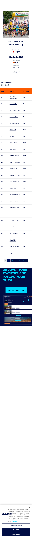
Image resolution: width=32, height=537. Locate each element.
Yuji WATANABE (14, 207)
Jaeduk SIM (13, 149)
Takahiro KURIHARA (13, 240)
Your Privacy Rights (16, 525)
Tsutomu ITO (14, 188)
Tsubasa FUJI (14, 233)
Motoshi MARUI (14, 227)
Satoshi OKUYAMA (15, 110)
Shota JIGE (13, 129)
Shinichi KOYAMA (15, 162)
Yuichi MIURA (13, 103)
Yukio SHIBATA (14, 168)
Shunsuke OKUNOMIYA (13, 97)
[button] (5, 260)
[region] (16, 521)
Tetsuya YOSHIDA (15, 175)
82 (23, 260)
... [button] (15, 260)
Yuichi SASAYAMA (15, 201)
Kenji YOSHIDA (14, 214)
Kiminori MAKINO (15, 155)
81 (19, 260)
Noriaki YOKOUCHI (15, 194)
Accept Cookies (16, 534)
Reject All (16, 529)
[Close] (30, 507)
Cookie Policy (15, 521)
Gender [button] (26, 91)
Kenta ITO (13, 136)
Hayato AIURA (14, 253)
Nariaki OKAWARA (15, 220)
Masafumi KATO (14, 123)
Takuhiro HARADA (15, 246)
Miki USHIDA (13, 142)
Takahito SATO (14, 181)
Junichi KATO (14, 116)
